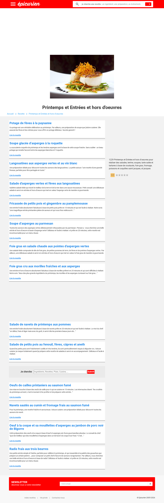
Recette (21, 114)
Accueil (10, 114)
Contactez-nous (58, 498)
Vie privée (44, 498)
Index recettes (30, 498)
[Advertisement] (82, 29)
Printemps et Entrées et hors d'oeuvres (46, 114)
